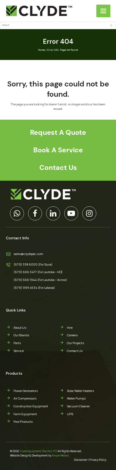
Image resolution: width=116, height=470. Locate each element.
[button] (103, 11)
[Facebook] (35, 213)
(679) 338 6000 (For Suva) (33, 264)
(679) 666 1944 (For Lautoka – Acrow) (40, 280)
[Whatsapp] (17, 213)
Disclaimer (80, 460)
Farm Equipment (25, 414)
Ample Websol (60, 455)
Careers (72, 335)
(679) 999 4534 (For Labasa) (34, 288)
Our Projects (75, 343)
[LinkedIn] (53, 213)
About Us (19, 327)
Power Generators (25, 391)
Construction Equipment (30, 406)
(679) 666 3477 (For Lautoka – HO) (38, 272)
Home (41, 50)
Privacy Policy (97, 460)
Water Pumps (76, 398)
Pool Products (23, 421)
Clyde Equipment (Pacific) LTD (38, 451)
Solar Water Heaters (80, 391)
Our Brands (21, 335)
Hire (70, 327)
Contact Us (75, 351)
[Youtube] (71, 213)
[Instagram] (89, 213)
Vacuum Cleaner (78, 406)
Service (18, 351)
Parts (17, 343)
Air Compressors (24, 398)
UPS (70, 414)
